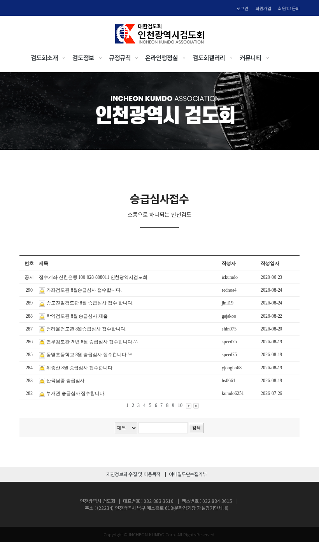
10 (180, 405)
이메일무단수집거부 (188, 474)
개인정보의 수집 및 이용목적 (133, 474)
